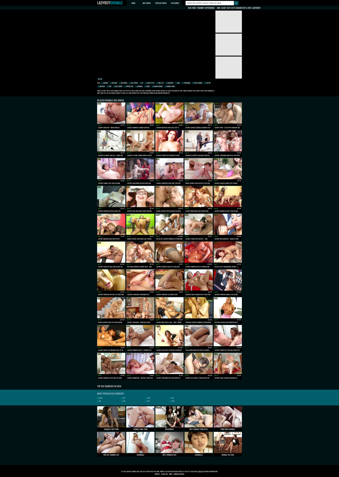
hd (142, 83)
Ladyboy (110, 2)
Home (133, 3)
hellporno (124, 83)
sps (172, 398)
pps (124, 398)
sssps (100, 398)
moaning (139, 86)
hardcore (170, 83)
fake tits (160, 83)
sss (99, 401)
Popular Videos (161, 3)
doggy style (150, 83)
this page (200, 471)
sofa (109, 86)
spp (148, 401)
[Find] (236, 3)
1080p (148, 86)
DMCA (170, 474)
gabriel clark (170, 86)
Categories (175, 3)
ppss (172, 401)
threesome (186, 83)
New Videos (147, 3)
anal (178, 83)
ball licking (118, 86)
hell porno (134, 83)
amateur (102, 86)
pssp (148, 398)
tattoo (208, 83)
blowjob (114, 83)
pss (124, 401)
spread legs (129, 86)
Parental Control (179, 474)
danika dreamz (158, 86)
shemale (105, 83)
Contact (157, 474)
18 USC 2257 (164, 474)
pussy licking (198, 83)
